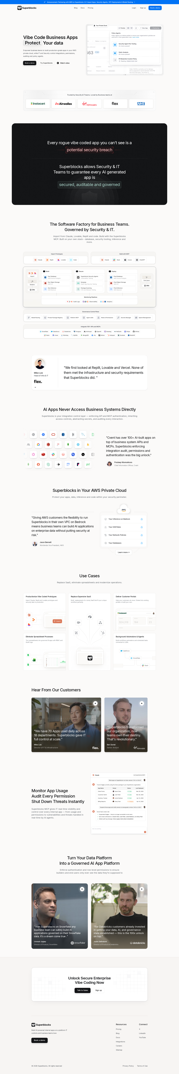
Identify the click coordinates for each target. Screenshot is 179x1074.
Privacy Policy (128, 1066)
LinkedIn (142, 1033)
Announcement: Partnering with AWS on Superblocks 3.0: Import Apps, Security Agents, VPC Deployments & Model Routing (90, 2)
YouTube (142, 1037)
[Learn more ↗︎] (123, 552)
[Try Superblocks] (46, 63)
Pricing (118, 1029)
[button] (34, 387)
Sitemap (119, 1050)
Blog (117, 1033)
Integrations (120, 1042)
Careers (119, 1046)
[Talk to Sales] (82, 990)
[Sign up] (98, 990)
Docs (118, 1037)
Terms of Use (142, 1066)
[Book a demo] (155, 8)
